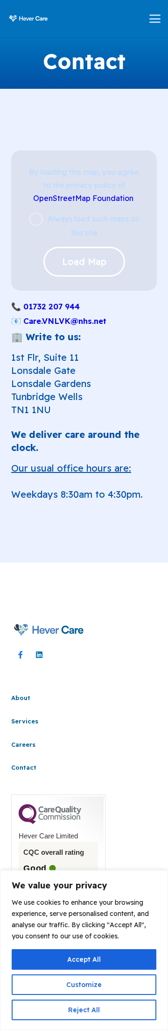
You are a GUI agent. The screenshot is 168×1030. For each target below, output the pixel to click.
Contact (23, 767)
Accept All (84, 959)
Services (24, 721)
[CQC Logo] (50, 821)
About (20, 697)
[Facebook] (20, 654)
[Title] (28, 18)
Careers (23, 744)
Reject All (84, 1010)
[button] (155, 18)
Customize (84, 984)
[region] (84, 950)
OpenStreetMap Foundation (83, 198)
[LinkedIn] (39, 654)
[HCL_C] (49, 630)
